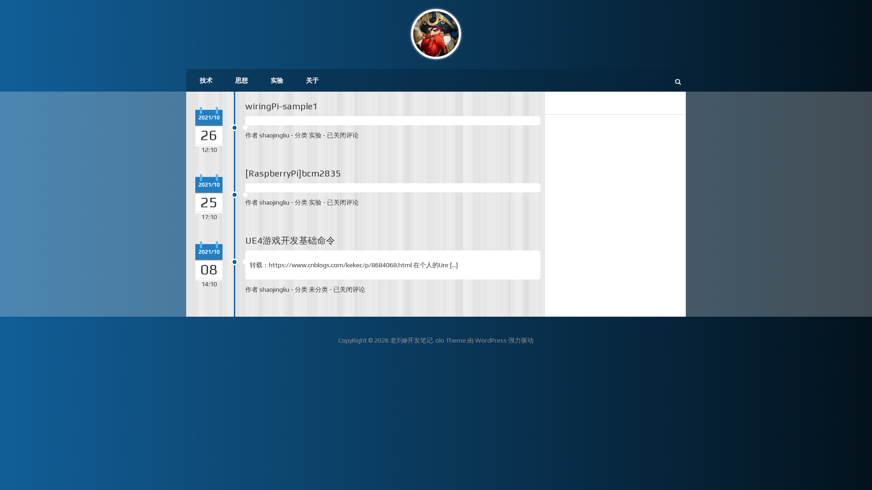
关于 (312, 80)
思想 (241, 80)
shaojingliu (274, 135)
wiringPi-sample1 (281, 106)
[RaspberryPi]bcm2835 (293, 173)
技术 (206, 80)
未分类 (318, 289)
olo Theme (451, 340)
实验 (277, 80)
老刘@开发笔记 (411, 340)
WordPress (491, 340)
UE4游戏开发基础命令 (290, 240)
